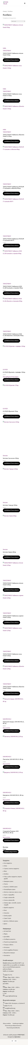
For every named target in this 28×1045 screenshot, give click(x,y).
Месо (5, 871)
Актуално (6, 947)
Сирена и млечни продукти (11, 868)
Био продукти (8, 863)
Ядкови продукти (9, 907)
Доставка (6, 936)
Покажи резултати (10, 852)
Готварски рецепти (9, 939)
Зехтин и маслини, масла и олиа (13, 892)
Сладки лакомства (9, 897)
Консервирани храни (9, 889)
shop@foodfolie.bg (10, 1008)
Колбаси (6, 874)
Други (5, 923)
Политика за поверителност (13, 1025)
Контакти (7, 955)
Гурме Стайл (7, 918)
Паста (6, 884)
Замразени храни (8, 881)
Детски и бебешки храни (11, 921)
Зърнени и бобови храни (10, 887)
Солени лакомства (9, 900)
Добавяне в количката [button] (11, 60)
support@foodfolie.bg (11, 996)
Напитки (6, 913)
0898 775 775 (8, 975)
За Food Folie (7, 931)
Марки (5, 934)
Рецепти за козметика (10, 942)
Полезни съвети (8, 944)
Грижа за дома (7, 915)
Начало (5, 11)
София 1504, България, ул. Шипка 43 (15, 1003)
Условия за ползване (18, 1023)
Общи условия (7, 1023)
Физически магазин (9, 953)
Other (5, 866)
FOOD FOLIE (21, 1035)
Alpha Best (17, 1037)
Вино (5, 910)
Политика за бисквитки (13, 1028)
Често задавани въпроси (11, 950)
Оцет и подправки (9, 895)
